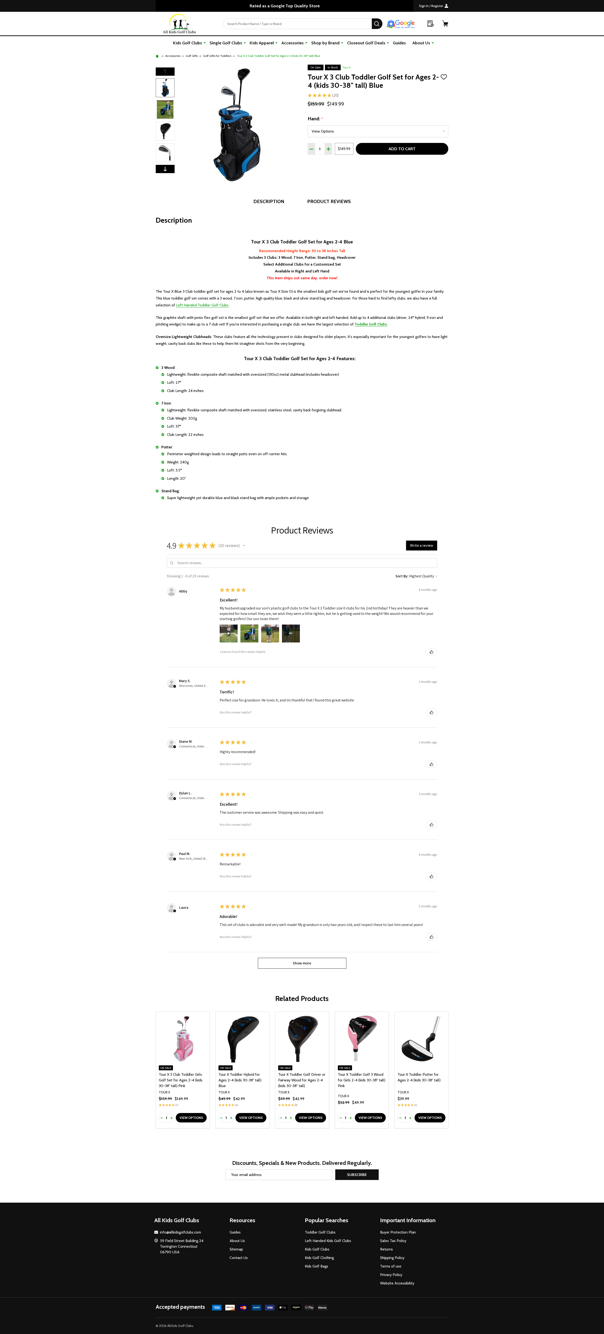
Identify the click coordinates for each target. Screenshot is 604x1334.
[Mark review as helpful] (431, 652)
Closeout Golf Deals (366, 43)
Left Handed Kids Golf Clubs (328, 1240)
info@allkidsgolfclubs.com (180, 1232)
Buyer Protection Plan (398, 1232)
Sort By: (401, 576)
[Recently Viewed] (431, 24)
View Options (191, 1118)
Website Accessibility (397, 1283)
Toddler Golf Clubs (320, 1232)
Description (268, 201)
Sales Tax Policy (393, 1240)
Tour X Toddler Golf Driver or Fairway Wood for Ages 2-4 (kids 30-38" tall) (301, 1080)
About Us (421, 43)
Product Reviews (329, 201)
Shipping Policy (392, 1257)
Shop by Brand (325, 43)
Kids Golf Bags (316, 1266)
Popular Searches (326, 1220)
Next (165, 169)
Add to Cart (402, 148)
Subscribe (357, 1174)
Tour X (346, 67)
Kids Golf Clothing (319, 1257)
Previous (165, 71)
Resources (242, 1220)
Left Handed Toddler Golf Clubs (202, 305)
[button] (244, 545)
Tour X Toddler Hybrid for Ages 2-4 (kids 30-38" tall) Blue (239, 1080)
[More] (204, 42)
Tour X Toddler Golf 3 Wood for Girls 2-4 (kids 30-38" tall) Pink (361, 1080)
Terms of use (390, 1266)
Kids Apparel (262, 43)
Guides (399, 43)
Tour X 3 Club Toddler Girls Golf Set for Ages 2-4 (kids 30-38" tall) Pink (180, 1080)
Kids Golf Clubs (187, 43)
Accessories (292, 43)
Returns (386, 1249)
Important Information (408, 1220)
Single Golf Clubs (226, 43)
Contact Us (239, 1257)
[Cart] (445, 24)
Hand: (315, 119)
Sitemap (236, 1249)
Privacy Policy (391, 1274)
